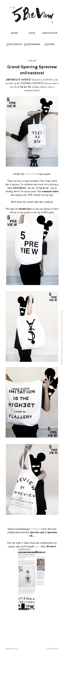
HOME (14, 33)
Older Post (52, 648)
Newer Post (11, 648)
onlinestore (30, 173)
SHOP (32, 33)
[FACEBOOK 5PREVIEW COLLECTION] (14, 44)
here (37, 546)
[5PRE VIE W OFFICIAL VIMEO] (50, 44)
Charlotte (35, 529)
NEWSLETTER (49, 33)
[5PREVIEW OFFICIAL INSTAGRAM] (32, 44)
